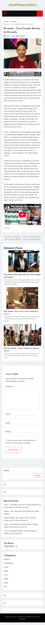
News (6, 575)
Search (6, 470)
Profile (6, 579)
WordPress (22, 619)
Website (8, 431)
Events (6, 567)
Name (8, 414)
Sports (6, 583)
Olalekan (22, 36)
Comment (9, 386)
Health (6, 571)
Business (6, 228)
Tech (5, 587)
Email (8, 423)
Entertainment (8, 563)
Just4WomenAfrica (22, 5)
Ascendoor (28, 617)
